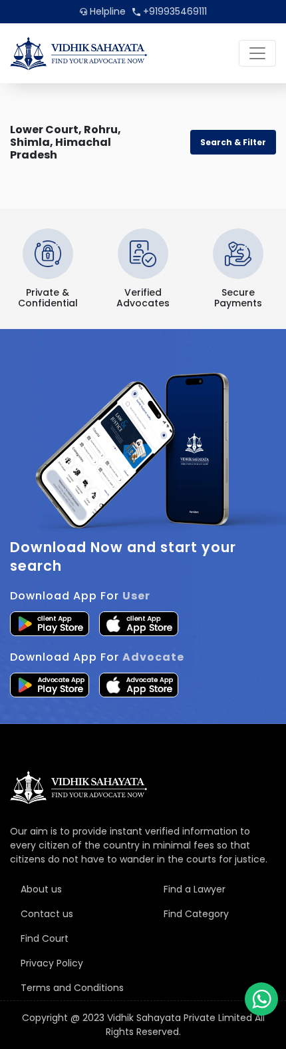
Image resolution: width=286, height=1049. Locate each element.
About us (41, 889)
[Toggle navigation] (257, 53)
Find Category (196, 913)
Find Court (45, 938)
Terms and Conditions (72, 987)
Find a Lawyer (194, 889)
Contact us (47, 913)
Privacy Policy (52, 963)
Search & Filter (233, 142)
